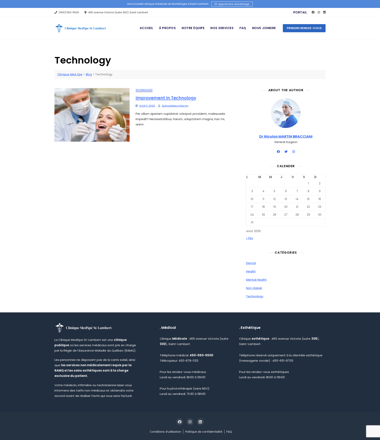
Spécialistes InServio (175, 106)
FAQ (242, 28)
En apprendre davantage (232, 4)
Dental (251, 263)
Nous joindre (264, 28)
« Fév (249, 238)
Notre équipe (193, 28)
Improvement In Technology (166, 98)
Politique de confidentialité (203, 432)
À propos (167, 28)
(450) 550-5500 (68, 12)
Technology (144, 90)
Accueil (146, 28)
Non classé (254, 288)
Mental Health (256, 280)
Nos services (222, 28)
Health (251, 271)
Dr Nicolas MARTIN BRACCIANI (286, 136)
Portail (300, 12)
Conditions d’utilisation (165, 432)
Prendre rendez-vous (304, 28)
